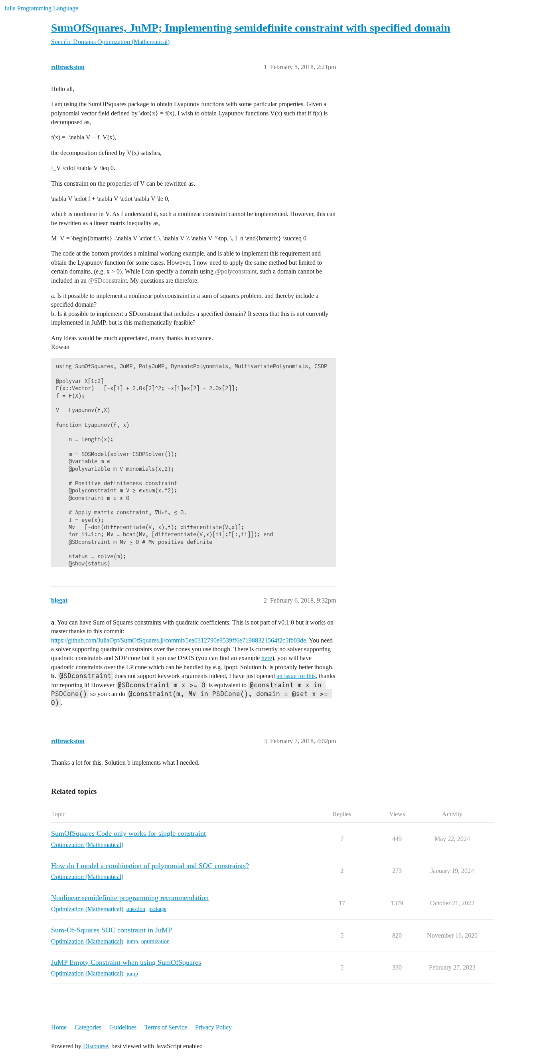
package (157, 909)
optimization (155, 941)
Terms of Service (165, 1027)
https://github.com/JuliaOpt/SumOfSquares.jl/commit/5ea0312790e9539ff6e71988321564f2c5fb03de (178, 640)
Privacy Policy (213, 1027)
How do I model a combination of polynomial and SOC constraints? (150, 866)
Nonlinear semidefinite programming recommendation (130, 898)
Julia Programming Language (41, 8)
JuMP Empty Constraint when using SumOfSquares (126, 962)
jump (132, 941)
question (135, 909)
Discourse (95, 1046)
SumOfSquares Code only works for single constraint (128, 833)
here (266, 657)
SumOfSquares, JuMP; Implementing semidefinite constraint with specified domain (250, 28)
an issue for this (296, 675)
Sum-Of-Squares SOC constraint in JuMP (111, 930)
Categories (88, 1027)
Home (59, 1027)
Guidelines (122, 1027)
